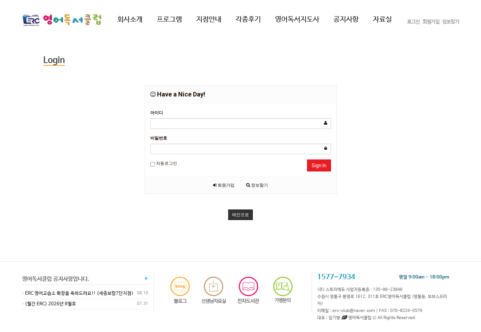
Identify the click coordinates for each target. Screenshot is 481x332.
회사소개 (130, 19)
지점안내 (208, 19)
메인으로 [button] (240, 214)
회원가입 (430, 21)
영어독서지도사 (297, 19)
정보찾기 (450, 21)
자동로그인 (166, 163)
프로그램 (169, 19)
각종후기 (248, 19)
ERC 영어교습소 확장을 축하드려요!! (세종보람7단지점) (78, 293)
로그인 (413, 21)
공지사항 (346, 19)
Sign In (319, 165)
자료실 (382, 19)
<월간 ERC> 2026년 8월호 (50, 304)
